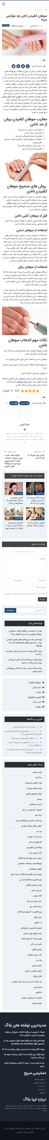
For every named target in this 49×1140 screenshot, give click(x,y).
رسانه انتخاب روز (36, 906)
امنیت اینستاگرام (35, 804)
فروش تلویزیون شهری (34, 793)
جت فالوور (38, 922)
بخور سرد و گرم (36, 944)
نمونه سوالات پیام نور (34, 788)
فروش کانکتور (37, 949)
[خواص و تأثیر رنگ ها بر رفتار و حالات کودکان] (35, 513)
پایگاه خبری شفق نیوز (34, 847)
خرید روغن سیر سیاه (34, 901)
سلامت (38, 692)
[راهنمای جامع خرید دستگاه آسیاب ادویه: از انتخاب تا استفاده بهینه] (14, 513)
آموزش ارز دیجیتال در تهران (32, 998)
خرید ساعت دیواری (35, 836)
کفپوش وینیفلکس (35, 869)
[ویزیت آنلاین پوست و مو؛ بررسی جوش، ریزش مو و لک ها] (35, 488)
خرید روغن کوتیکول (24, 382)
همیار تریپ (38, 987)
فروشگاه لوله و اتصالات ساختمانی (30, 863)
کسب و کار (37, 702)
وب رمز (39, 831)
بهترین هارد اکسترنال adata (31, 938)
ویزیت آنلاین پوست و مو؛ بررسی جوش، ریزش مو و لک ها (24, 653)
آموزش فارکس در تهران (33, 971)
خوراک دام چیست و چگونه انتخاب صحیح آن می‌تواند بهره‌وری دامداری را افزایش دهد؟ (25, 633)
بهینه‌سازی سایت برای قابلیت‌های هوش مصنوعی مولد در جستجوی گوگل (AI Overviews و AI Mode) (24, 643)
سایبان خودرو (37, 965)
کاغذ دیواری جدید (35, 853)
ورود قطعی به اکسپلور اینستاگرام (30, 912)
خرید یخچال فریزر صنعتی (32, 933)
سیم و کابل (38, 917)
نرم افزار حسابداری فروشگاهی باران (29, 820)
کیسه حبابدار (37, 772)
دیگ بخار (38, 815)
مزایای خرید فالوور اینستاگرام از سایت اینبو (26, 874)
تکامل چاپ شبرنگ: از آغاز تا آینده (35, 457)
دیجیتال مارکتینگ (34, 682)
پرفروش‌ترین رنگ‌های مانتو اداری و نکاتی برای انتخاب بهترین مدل (23, 733)
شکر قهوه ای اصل (35, 842)
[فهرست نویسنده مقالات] (24, 415)
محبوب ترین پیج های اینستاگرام (30, 858)
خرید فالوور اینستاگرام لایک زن (30, 879)
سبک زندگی (6, 25)
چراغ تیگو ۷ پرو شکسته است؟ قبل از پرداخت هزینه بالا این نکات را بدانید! (25, 661)
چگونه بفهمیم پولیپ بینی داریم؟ (22, 738)
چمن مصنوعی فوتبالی (34, 885)
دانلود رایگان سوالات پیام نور (31, 826)
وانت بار (39, 960)
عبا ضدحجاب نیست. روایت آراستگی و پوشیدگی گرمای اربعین (24, 670)
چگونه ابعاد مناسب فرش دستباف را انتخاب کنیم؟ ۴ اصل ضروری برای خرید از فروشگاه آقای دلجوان (13, 461)
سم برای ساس (36, 890)
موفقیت (38, 707)
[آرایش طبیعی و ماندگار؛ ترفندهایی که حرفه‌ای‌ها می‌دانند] (14, 488)
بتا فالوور (39, 992)
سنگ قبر (39, 777)
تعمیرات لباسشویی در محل (32, 809)
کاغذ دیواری (37, 895)
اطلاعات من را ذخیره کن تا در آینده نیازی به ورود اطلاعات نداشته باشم (25, 594)
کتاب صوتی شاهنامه (34, 955)
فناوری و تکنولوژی (34, 697)
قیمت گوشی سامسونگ (33, 783)
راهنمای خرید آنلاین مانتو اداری (24, 727)
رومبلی (39, 799)
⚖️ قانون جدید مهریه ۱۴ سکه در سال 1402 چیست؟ (24, 744)
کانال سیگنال (37, 976)
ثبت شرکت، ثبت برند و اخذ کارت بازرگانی (27, 981)
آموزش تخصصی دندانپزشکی (31, 928)
